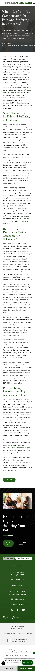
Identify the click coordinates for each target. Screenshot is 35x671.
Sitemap (29, 633)
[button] (34, 3)
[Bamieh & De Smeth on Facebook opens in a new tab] (17, 609)
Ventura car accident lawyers (20, 448)
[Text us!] (27, 663)
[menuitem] (12, 609)
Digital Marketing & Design (19, 640)
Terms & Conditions (9, 633)
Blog (9, 43)
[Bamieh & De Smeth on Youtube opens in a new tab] (23, 609)
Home (4, 43)
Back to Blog (9, 480)
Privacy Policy (21, 633)
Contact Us (8, 543)
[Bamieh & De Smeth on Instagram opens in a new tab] (12, 609)
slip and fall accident (18, 127)
